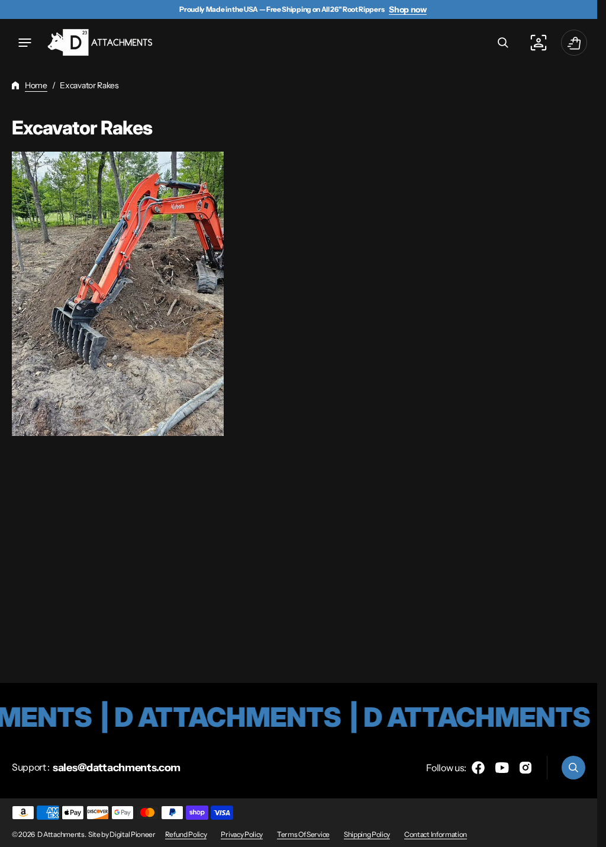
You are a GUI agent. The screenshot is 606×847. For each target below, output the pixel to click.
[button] (25, 43)
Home (36, 85)
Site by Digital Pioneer (122, 834)
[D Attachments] (100, 43)
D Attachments (61, 834)
